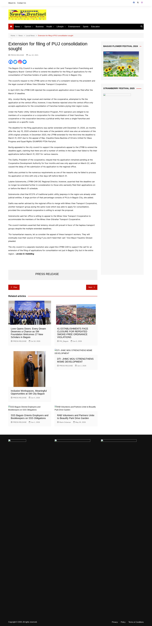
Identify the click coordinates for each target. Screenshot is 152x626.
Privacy (115, 622)
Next (90, 287)
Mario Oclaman (65, 422)
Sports (85, 27)
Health (49, 27)
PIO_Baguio (63, 341)
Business (40, 27)
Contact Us (21, 3)
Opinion (27, 27)
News (17, 27)
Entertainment (74, 27)
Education (95, 27)
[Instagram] (20, 62)
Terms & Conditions (136, 622)
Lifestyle (60, 27)
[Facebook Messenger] (24, 62)
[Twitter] (15, 62)
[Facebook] (11, 62)
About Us (12, 3)
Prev (15, 287)
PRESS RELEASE (17, 55)
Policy (123, 622)
